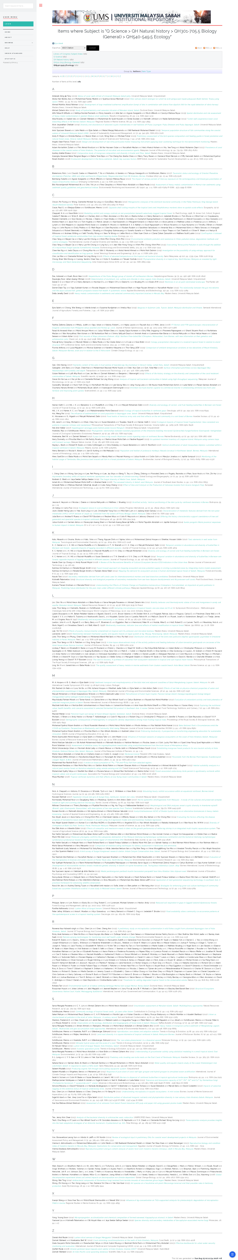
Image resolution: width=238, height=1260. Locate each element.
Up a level (58, 43)
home (8, 32)
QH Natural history (61, 60)
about (8, 37)
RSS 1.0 (209, 48)
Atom (199, 48)
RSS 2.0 (219, 48)
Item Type (146, 71)
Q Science (58, 57)
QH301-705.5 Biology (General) (67, 62)
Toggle (41, 5)
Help (7, 48)
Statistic (10, 58)
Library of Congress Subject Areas (68, 54)
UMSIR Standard (14, 53)
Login (8, 24)
